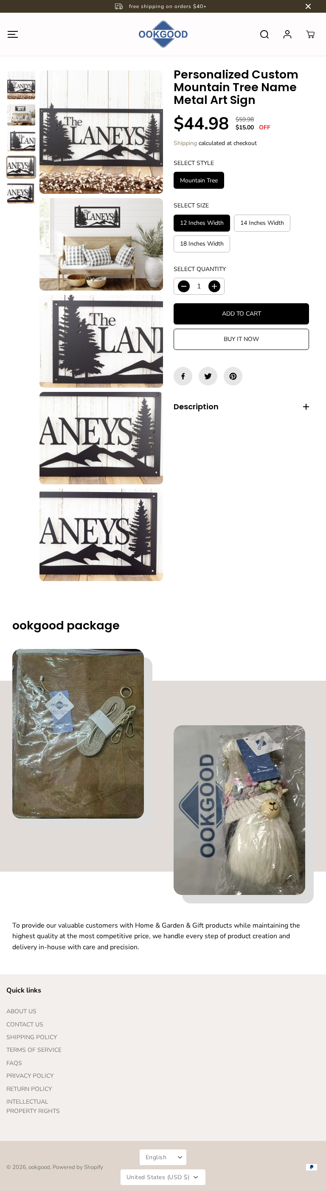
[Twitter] (208, 376)
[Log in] (287, 34)
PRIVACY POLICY (29, 1076)
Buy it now (241, 339)
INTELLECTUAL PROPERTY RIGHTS (33, 1106)
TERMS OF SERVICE (34, 1050)
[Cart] (310, 34)
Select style (194, 163)
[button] (12, 34)
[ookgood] (163, 34)
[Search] (264, 34)
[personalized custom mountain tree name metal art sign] (101, 132)
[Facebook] (183, 376)
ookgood (39, 1167)
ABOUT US (21, 1011)
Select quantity (200, 269)
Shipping (185, 143)
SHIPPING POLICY (31, 1037)
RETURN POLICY (29, 1089)
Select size (191, 205)
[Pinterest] (233, 376)
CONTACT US (24, 1024)
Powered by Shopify (78, 1167)
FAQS (14, 1063)
